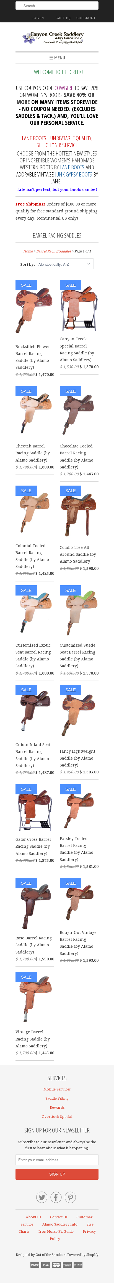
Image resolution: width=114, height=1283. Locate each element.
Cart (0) (63, 18)
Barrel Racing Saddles (57, 235)
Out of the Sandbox (51, 1255)
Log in (38, 18)
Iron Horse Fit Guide (56, 1231)
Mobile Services (57, 1089)
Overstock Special (57, 1117)
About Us (33, 1217)
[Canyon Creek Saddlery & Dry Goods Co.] (57, 38)
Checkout (86, 18)
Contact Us (58, 1217)
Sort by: (28, 264)
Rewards (57, 1107)
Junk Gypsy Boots (73, 174)
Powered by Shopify (83, 1255)
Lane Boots (72, 167)
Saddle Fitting (57, 1098)
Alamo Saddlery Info (59, 1224)
